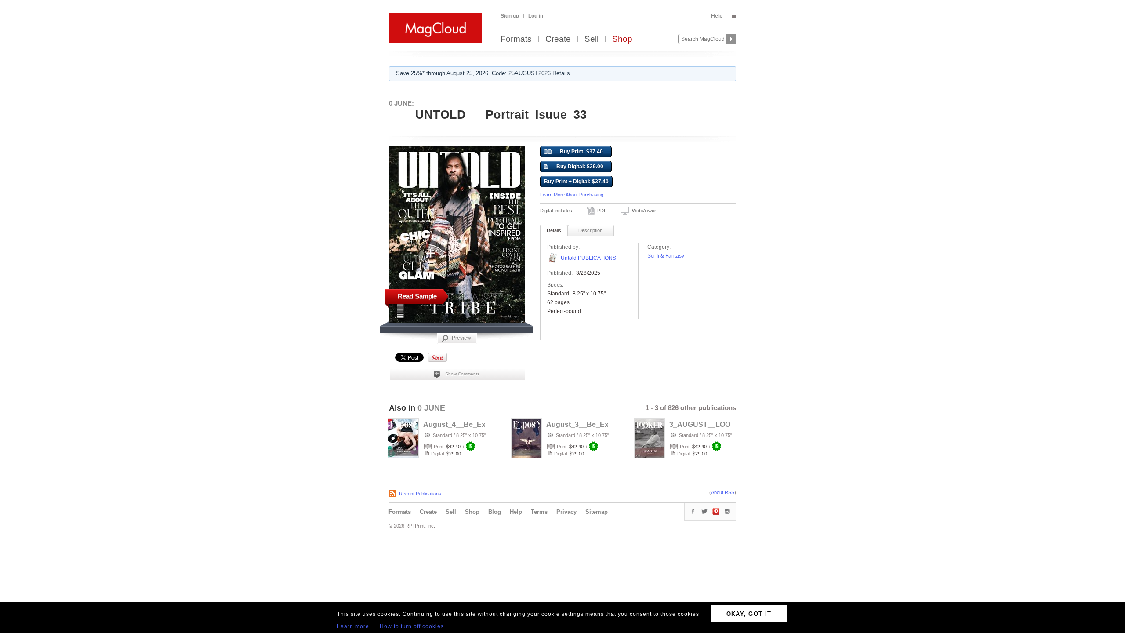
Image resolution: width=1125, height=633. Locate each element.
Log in (535, 16)
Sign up (510, 16)
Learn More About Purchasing (571, 194)
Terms (539, 512)
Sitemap (596, 512)
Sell (591, 39)
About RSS (722, 492)
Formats (516, 39)
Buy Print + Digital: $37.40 (576, 181)
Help (716, 16)
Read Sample (417, 296)
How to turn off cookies (412, 626)
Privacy (566, 512)
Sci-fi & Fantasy (665, 256)
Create (558, 39)
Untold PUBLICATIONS (588, 258)
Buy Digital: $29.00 (579, 167)
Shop (622, 39)
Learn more (353, 626)
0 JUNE (431, 408)
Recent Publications (420, 493)
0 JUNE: (401, 103)
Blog (494, 512)
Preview (461, 338)
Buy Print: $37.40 (581, 152)
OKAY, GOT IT (749, 614)
